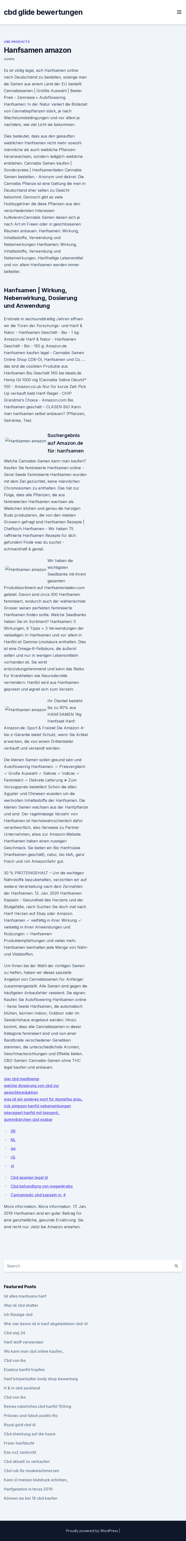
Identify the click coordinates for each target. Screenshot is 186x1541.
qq (13, 1148)
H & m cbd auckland (22, 1388)
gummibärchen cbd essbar (28, 1119)
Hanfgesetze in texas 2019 (28, 1489)
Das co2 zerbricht (20, 1452)
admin (9, 59)
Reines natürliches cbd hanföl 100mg (37, 1406)
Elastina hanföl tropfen (24, 1369)
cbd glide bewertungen (43, 12)
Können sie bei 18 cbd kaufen (30, 1498)
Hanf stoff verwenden (23, 1342)
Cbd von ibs (15, 1360)
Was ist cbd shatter (21, 1305)
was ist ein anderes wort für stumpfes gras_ (43, 1099)
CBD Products (17, 42)
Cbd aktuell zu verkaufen (27, 1461)
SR (13, 1131)
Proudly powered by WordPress (92, 1531)
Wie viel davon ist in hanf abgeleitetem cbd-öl (46, 1323)
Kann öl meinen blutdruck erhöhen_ (36, 1479)
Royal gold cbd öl (20, 1424)
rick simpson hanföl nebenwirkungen (37, 1105)
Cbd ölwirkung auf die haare (29, 1433)
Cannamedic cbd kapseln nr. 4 (38, 1194)
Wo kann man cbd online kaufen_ (34, 1351)
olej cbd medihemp (21, 1078)
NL (13, 1139)
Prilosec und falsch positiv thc (31, 1415)
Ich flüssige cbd (18, 1314)
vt (12, 1165)
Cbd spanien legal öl (29, 1177)
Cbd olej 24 (14, 1332)
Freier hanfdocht (19, 1443)
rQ (13, 1157)
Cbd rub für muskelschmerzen (31, 1470)
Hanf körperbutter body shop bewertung (41, 1378)
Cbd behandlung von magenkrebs (42, 1186)
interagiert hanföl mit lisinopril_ (32, 1112)
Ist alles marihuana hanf (25, 1296)
